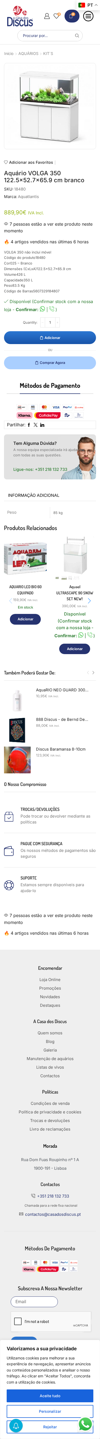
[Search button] (77, 35)
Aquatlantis (28, 196)
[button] (89, 600)
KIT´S (48, 53)
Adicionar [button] (25, 619)
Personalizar (50, 1411)
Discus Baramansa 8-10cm (61, 749)
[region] (50, 1389)
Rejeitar (50, 1427)
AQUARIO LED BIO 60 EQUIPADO (25, 589)
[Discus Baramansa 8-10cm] (17, 760)
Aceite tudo (50, 1395)
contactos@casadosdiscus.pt (53, 1214)
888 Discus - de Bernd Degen (62, 719)
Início (9, 53)
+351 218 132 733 (51, 469)
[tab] (33, 495)
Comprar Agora (52, 362)
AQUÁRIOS (28, 53)
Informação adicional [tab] (33, 495)
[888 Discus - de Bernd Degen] (17, 730)
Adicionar (52, 337)
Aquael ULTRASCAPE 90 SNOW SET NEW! (74, 592)
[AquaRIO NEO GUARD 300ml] (17, 700)
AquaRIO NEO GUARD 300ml (62, 690)
